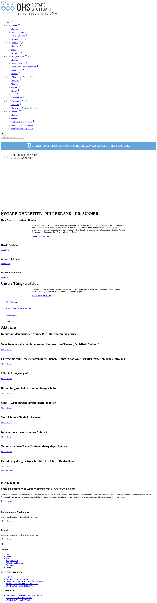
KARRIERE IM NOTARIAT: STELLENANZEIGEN (25, 156)
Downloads (10, 565)
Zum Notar (5, 250)
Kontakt (9, 567)
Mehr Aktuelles (7, 470)
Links (13, 94)
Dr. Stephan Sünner (18, 39)
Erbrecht (14, 74)
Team (13, 50)
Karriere (14, 87)
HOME (9, 577)
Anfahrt (14, 118)
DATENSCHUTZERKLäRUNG (19, 598)
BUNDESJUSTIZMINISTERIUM (19, 586)
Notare (8, 556)
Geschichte (15, 53)
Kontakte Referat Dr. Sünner (22, 129)
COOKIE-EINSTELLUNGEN (18, 600)
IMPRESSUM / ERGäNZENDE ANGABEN (24, 595)
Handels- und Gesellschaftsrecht (23, 67)
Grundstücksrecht (18, 63)
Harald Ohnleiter (17, 32)
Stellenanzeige (16, 98)
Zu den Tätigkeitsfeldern (41, 296)
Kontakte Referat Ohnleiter (21, 122)
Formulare (15, 105)
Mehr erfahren (6, 350)
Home (8, 554)
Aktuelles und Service (14, 563)
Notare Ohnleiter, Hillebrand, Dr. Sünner (47, 236)
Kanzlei (9, 558)
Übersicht (15, 29)
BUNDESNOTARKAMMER (18, 579)
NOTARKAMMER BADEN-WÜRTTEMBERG (25, 581)
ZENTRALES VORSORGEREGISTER (22, 584)
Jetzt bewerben (7, 501)
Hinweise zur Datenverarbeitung (23, 108)
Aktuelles (15, 84)
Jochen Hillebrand (18, 36)
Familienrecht (16, 70)
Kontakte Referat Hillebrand (22, 125)
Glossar (14, 91)
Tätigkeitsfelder (12, 561)
